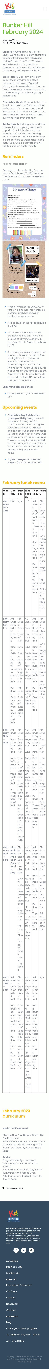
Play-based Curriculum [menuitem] (19, 1285)
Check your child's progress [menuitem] (21, 1328)
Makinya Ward (10, 40)
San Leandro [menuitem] (13, 1273)
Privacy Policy (24, 1361)
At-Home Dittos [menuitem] (15, 1341)
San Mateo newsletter (14, 1188)
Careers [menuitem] (10, 1297)
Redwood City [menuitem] (14, 1266)
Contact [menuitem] (11, 1310)
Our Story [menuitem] (11, 1291)
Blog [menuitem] (8, 1322)
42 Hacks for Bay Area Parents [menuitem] (23, 1334)
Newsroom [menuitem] (12, 1303)
